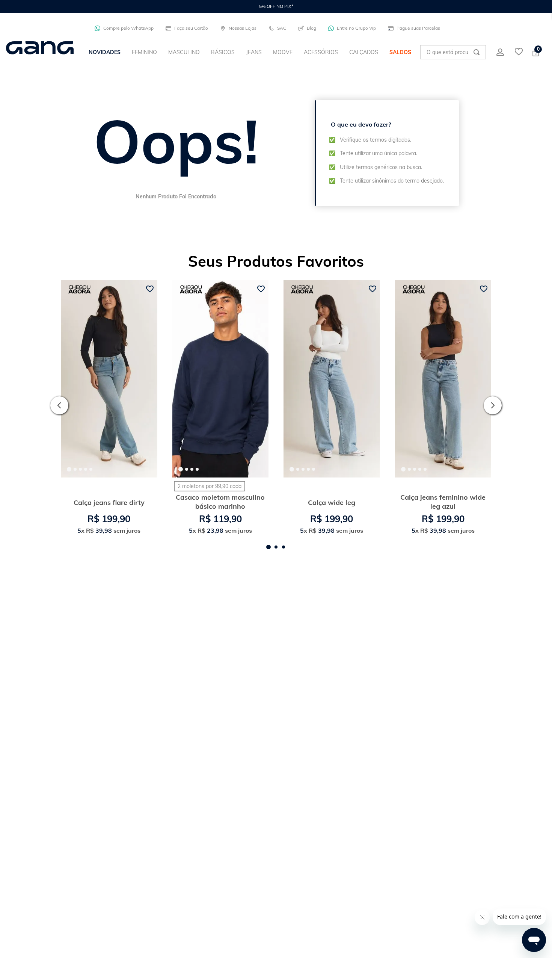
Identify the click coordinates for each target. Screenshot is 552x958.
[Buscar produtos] (477, 52)
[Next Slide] (493, 405)
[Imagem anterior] (72, 378)
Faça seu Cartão (191, 28)
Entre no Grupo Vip (356, 28)
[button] (268, 547)
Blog (311, 28)
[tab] (69, 469)
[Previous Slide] (59, 405)
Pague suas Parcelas (418, 28)
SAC (281, 28)
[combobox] (453, 52)
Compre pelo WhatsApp (128, 28)
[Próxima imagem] (145, 378)
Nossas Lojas (242, 28)
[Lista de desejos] (519, 52)
